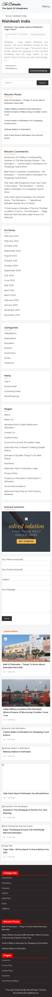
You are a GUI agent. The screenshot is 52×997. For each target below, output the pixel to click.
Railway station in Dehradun (17, 129)
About (7, 415)
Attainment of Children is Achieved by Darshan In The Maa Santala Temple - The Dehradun (24, 160)
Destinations (11, 68)
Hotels (7, 358)
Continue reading (39, 71)
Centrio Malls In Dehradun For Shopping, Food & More (24, 189)
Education (9, 343)
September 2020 (12, 270)
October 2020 (11, 266)
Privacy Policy (11, 473)
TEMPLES (9, 363)
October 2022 (11, 246)
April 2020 (9, 290)
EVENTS (8, 348)
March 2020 (10, 295)
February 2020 (11, 300)
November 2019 (12, 315)
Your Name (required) (12, 559)
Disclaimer (9, 463)
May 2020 (9, 285)
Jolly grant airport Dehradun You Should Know (26, 793)
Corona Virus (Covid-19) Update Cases (22, 442)
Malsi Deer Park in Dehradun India (20, 468)
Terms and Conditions (14, 486)
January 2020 (11, 305)
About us (8, 419)
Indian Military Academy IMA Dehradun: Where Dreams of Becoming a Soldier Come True (25, 112)
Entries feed (10, 386)
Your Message (8, 590)
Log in (7, 381)
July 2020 (9, 275)
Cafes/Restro (10, 333)
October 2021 (10, 261)
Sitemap (6, 915)
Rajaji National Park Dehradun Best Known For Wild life (25, 214)
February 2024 (11, 236)
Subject (5, 579)
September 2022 (12, 251)
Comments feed (12, 391)
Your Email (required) (12, 569)
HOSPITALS (10, 353)
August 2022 (10, 256)
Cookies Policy (11, 437)
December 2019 (12, 310)
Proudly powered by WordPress (22, 990)
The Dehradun (11, 4)
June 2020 (9, 280)
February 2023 (11, 241)
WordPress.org (11, 396)
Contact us (9, 432)
